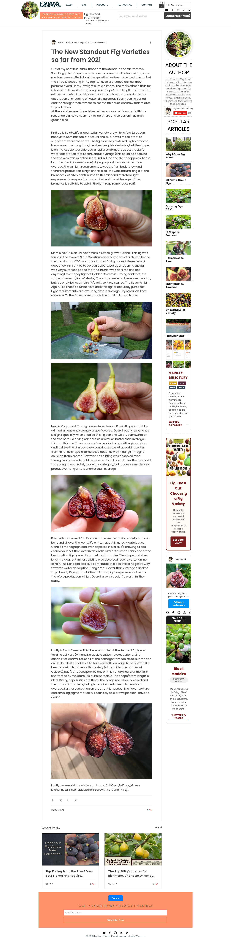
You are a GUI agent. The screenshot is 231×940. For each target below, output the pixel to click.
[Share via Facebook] (52, 800)
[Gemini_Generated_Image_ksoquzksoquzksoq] (189, 10)
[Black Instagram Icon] (178, 10)
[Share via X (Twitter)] (60, 800)
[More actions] (150, 42)
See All (158, 827)
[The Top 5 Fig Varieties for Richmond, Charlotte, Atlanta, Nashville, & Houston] (133, 849)
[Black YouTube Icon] (166, 10)
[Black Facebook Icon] (172, 10)
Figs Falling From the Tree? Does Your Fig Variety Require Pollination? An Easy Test (69, 873)
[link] (161, 5)
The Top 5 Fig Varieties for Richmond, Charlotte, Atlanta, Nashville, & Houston (130, 873)
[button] (69, 5)
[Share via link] (75, 800)
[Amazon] (183, 10)
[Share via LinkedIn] (68, 800)
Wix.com (140, 936)
